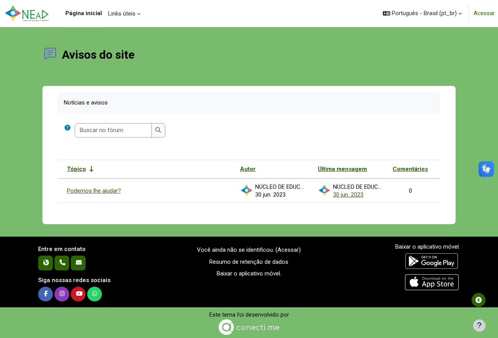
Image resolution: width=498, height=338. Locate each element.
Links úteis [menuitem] (121, 13)
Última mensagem (342, 169)
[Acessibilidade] (479, 300)
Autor (248, 169)
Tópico (76, 169)
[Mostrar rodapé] (479, 325)
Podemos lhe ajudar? (94, 190)
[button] (422, 13)
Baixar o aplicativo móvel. (249, 273)
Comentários (410, 169)
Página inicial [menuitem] (83, 13)
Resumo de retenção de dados (248, 261)
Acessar (484, 13)
